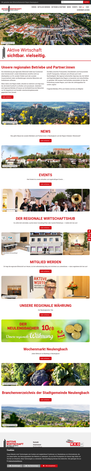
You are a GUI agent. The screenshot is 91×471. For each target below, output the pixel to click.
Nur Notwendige (30, 466)
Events (74, 7)
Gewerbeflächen (83, 10)
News (69, 7)
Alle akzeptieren (48, 466)
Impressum (37, 445)
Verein (33, 7)
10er (87, 7)
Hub (80, 7)
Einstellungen (13, 466)
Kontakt (36, 442)
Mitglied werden (44, 7)
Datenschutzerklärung (15, 461)
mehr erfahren (6, 97)
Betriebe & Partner (58, 7)
